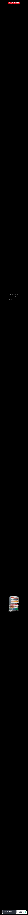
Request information (21, 912)
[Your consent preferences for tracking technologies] (25, 912)
